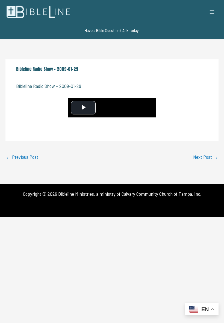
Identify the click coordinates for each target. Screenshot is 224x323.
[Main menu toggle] (212, 11)
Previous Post (22, 157)
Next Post (205, 157)
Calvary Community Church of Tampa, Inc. (161, 194)
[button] (112, 30)
